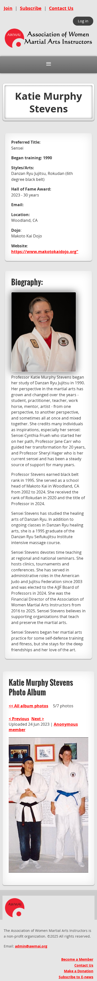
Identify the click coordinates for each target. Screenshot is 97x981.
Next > (37, 718)
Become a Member (77, 959)
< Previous (19, 718)
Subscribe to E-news (76, 977)
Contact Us (61, 8)
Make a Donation (78, 971)
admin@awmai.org (31, 946)
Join (8, 8)
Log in (83, 20)
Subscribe (31, 8)
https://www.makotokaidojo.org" (44, 251)
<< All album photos (28, 706)
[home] (48, 48)
